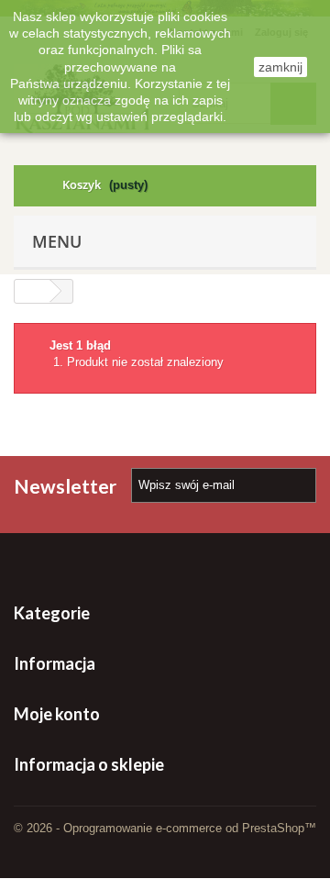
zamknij (280, 67)
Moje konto (57, 714)
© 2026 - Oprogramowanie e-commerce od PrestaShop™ (165, 828)
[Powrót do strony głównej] (32, 291)
